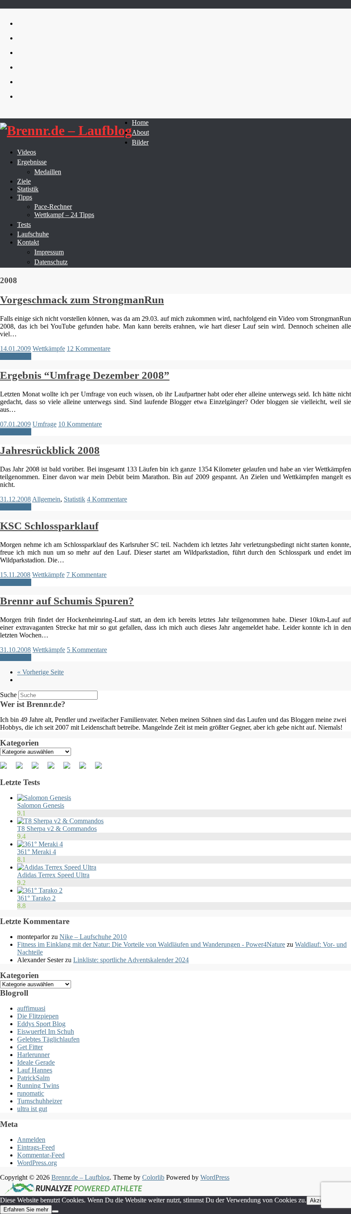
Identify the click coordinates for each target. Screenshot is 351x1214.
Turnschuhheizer (39, 1101)
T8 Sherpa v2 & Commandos (57, 828)
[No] (55, 1211)
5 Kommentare (87, 649)
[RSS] (54, 769)
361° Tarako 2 (36, 898)
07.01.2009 (15, 424)
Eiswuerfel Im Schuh (45, 1031)
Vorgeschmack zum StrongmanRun (82, 299)
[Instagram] (86, 769)
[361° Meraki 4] (40, 844)
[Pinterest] (38, 769)
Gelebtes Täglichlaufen (48, 1039)
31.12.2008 (15, 499)
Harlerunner (33, 1054)
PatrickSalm (33, 1077)
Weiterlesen (15, 356)
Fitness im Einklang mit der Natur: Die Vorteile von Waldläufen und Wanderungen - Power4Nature (151, 944)
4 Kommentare (107, 499)
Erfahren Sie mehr (25, 1209)
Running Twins (38, 1085)
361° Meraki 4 (36, 851)
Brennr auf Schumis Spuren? (67, 601)
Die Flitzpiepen (38, 1016)
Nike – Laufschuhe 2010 (93, 936)
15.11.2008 (15, 574)
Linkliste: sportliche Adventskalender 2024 (131, 959)
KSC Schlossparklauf (49, 526)
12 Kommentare (88, 348)
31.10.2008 (15, 649)
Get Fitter (30, 1047)
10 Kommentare (80, 424)
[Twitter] (23, 769)
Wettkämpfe (49, 348)
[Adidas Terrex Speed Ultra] (56, 867)
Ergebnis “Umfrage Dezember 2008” (85, 375)
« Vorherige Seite (40, 672)
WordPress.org (37, 1162)
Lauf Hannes (34, 1070)
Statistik (74, 499)
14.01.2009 (15, 348)
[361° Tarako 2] (39, 890)
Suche (8, 694)
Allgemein (46, 499)
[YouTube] (70, 769)
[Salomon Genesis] (44, 797)
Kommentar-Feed (41, 1155)
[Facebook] (7, 769)
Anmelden (31, 1139)
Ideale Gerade (36, 1062)
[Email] (102, 769)
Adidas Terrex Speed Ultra (53, 875)
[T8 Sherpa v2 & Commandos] (60, 820)
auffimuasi (31, 1008)
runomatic (30, 1093)
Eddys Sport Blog (41, 1023)
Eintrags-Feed (36, 1147)
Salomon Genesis (40, 805)
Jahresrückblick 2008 (50, 450)
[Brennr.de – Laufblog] (66, 131)
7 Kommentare (86, 574)
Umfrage (45, 424)
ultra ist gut (32, 1108)
